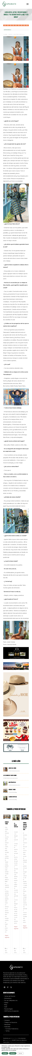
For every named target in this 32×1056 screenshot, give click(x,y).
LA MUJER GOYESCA (13, 797)
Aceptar (5, 1053)
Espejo (6, 1002)
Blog (16, 792)
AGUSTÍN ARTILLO (12, 782)
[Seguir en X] (11, 987)
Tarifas (7, 1031)
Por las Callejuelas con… (11, 1000)
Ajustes (20, 1053)
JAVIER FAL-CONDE (12, 768)
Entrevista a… (8, 998)
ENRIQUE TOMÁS (12, 789)
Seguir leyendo (7, 936)
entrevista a (7, 29)
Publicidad (7, 1026)
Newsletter (7, 1024)
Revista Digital (8, 1009)
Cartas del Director (9, 996)
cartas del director (14, 778)
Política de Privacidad (16, 1042)
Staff (5, 1007)
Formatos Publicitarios (11, 1029)
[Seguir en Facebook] (7, 987)
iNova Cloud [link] (14, 1038)
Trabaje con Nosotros (10, 1022)
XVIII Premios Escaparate (11, 1011)
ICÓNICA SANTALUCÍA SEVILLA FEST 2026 (25, 884)
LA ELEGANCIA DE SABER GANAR (10, 775)
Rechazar (13, 1053)
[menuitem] (27, 5)
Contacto (7, 1020)
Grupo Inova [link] (8, 1040)
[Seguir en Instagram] (4, 987)
